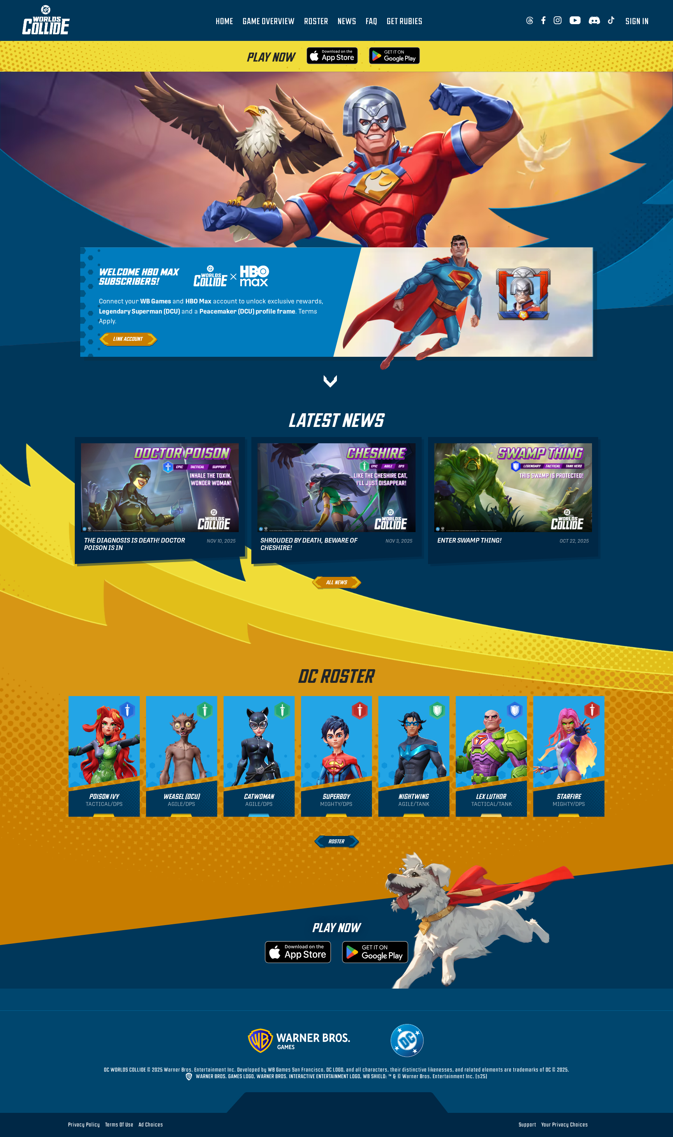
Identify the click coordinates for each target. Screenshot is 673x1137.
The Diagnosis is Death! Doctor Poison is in (134, 544)
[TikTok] (611, 21)
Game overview (269, 21)
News (347, 21)
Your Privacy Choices (564, 1124)
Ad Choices (151, 1124)
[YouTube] (575, 21)
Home (224, 21)
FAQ (371, 21)
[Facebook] (543, 21)
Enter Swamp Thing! (469, 540)
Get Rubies (405, 21)
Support (527, 1124)
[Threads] (529, 21)
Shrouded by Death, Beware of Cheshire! (309, 544)
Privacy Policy (84, 1124)
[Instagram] (557, 21)
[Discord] (594, 21)
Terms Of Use (119, 1124)
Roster (316, 21)
